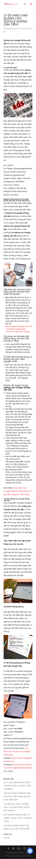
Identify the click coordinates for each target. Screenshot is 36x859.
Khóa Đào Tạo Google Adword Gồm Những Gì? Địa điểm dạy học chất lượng (18, 491)
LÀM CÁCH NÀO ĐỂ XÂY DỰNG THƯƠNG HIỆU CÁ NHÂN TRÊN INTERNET (17, 785)
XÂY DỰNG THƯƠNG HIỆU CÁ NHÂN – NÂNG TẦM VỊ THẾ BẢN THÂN (18, 817)
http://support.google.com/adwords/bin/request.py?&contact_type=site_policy (19, 329)
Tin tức (7, 838)
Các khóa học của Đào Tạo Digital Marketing (17, 751)
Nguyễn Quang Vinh (12, 28)
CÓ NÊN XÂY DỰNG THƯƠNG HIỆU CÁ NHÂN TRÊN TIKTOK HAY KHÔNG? (17, 807)
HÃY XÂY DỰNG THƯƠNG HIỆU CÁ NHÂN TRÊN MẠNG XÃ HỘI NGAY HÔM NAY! (17, 796)
